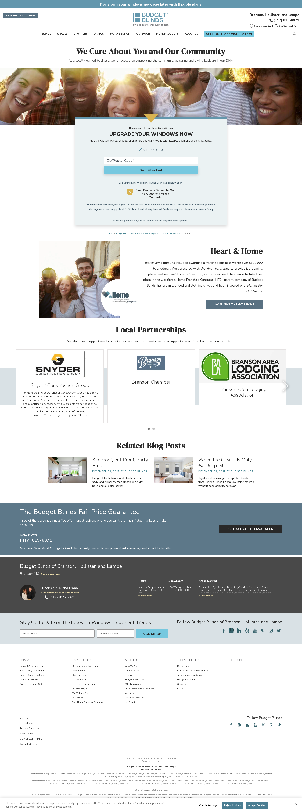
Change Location (50, 574)
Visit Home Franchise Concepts (87, 702)
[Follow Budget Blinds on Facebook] (223, 630)
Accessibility (26, 733)
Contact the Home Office (32, 684)
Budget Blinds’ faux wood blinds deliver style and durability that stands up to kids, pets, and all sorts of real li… (118, 482)
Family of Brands (84, 660)
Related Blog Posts (151, 445)
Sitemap (24, 717)
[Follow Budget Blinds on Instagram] (270, 630)
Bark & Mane (78, 670)
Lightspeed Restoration (83, 684)
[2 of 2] (153, 429)
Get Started (151, 170)
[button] (260, 26)
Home (111, 233)
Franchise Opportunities (20, 15)
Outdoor (143, 33)
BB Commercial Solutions (85, 666)
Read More (147, 595)
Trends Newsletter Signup (189, 675)
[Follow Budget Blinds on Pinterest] (262, 630)
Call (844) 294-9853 (29, 679)
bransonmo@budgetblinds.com (60, 592)
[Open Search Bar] (294, 34)
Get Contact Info (287, 25)
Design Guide (183, 666)
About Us (191, 33)
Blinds (46, 33)
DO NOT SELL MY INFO (31, 738)
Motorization (120, 33)
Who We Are (131, 666)
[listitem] (60, 386)
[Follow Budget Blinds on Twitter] (278, 630)
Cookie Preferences (29, 744)
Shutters (81, 33)
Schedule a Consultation (229, 34)
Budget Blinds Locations (32, 675)
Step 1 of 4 (153, 150)
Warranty (129, 693)
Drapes (99, 33)
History (128, 675)
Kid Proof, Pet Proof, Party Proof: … (120, 463)
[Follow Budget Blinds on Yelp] (247, 630)
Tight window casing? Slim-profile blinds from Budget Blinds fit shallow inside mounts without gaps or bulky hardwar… (226, 482)
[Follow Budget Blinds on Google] (231, 630)
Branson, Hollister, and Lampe (274, 15)
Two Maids (77, 697)
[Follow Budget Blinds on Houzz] (239, 630)
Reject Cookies (232, 805)
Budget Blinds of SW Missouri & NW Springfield (137, 233)
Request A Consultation (32, 666)
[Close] (296, 804)
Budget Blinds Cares (135, 679)
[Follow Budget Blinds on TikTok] (279, 725)
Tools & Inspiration (191, 660)
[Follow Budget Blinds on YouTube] (254, 630)
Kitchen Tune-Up (80, 679)
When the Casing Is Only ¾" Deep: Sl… (225, 463)
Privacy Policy (205, 209)
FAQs (180, 688)
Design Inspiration (186, 679)
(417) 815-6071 (286, 20)
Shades (62, 33)
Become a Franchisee (135, 697)
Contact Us (28, 660)
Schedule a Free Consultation (250, 529)
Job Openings (132, 702)
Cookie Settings (208, 805)
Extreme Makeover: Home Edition (193, 670)
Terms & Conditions (29, 728)
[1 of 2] (149, 429)
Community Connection (171, 233)
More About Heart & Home (234, 304)
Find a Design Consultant (32, 670)
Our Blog (236, 660)
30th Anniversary (133, 684)
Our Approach (132, 670)
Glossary (181, 684)
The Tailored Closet (81, 693)
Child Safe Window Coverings (139, 688)
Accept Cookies (257, 805)
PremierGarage (79, 688)
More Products (167, 33)
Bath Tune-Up (79, 675)
